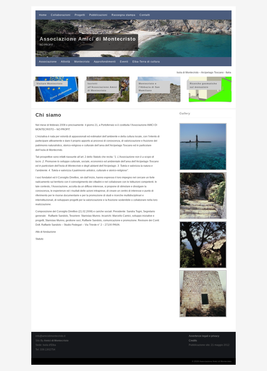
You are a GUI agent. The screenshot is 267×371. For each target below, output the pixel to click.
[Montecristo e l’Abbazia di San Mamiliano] (159, 101)
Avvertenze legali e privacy (204, 336)
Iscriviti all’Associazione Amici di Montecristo (102, 87)
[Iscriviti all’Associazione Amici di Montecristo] (108, 101)
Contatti (145, 15)
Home (43, 15)
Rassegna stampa (123, 15)
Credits (193, 340)
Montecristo (82, 61)
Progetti (80, 15)
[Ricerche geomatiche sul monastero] (210, 101)
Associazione (48, 61)
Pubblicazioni (98, 15)
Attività (65, 61)
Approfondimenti (105, 61)
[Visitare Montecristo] (56, 101)
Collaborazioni (61, 15)
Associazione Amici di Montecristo (88, 39)
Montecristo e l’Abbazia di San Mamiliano (149, 87)
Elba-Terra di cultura (146, 61)
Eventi (124, 61)
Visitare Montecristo (50, 83)
